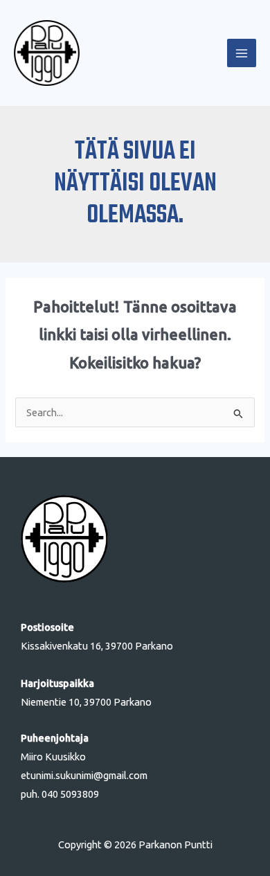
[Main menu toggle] (241, 53)
